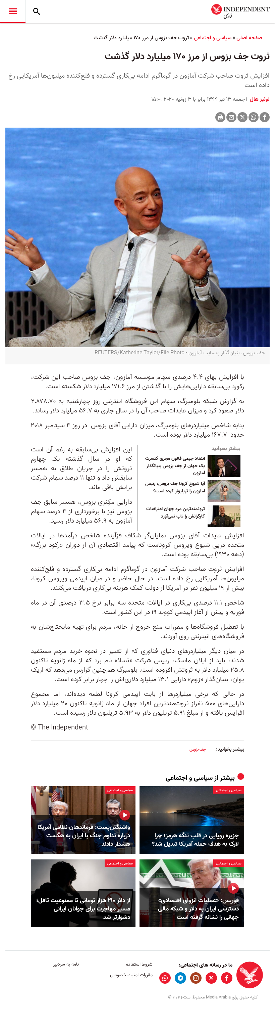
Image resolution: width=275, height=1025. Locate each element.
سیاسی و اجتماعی (212, 38)
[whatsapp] (165, 978)
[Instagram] (196, 978)
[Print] (220, 117)
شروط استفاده (139, 964)
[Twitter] (242, 117)
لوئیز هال (259, 99)
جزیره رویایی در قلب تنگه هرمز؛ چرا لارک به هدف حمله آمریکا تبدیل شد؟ (195, 840)
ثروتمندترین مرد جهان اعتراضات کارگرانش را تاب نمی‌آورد (175, 512)
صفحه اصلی (249, 38)
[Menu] (12, 11)
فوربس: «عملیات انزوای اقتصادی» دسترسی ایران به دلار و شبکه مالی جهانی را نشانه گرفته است (198, 909)
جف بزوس (197, 749)
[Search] (36, 11)
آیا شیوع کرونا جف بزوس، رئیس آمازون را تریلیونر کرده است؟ (175, 487)
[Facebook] (265, 117)
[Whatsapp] (254, 117)
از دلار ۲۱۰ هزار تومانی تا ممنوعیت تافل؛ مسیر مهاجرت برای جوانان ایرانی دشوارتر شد (83, 909)
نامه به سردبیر (66, 964)
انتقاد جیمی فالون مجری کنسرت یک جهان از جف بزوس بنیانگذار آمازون (175, 466)
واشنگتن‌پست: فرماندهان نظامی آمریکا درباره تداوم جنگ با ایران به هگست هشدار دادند (84, 836)
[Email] (231, 117)
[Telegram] (180, 978)
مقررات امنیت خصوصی (131, 975)
